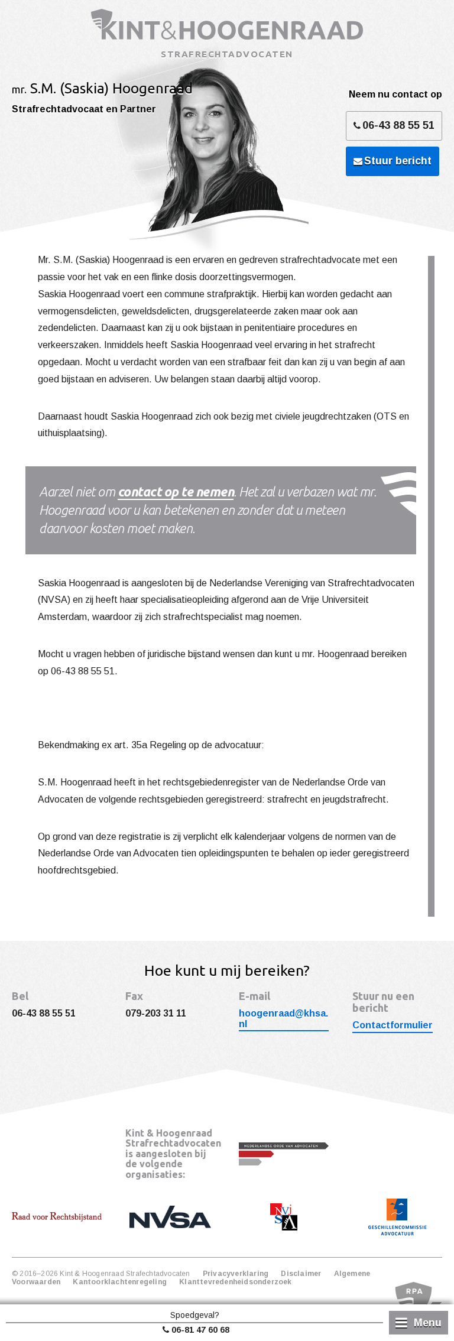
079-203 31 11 (155, 1013)
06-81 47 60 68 (200, 1329)
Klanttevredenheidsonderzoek (235, 1282)
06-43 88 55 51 (398, 125)
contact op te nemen (176, 491)
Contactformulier (392, 1025)
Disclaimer (301, 1273)
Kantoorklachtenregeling (120, 1282)
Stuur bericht (398, 161)
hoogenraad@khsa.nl (283, 1018)
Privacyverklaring (235, 1273)
